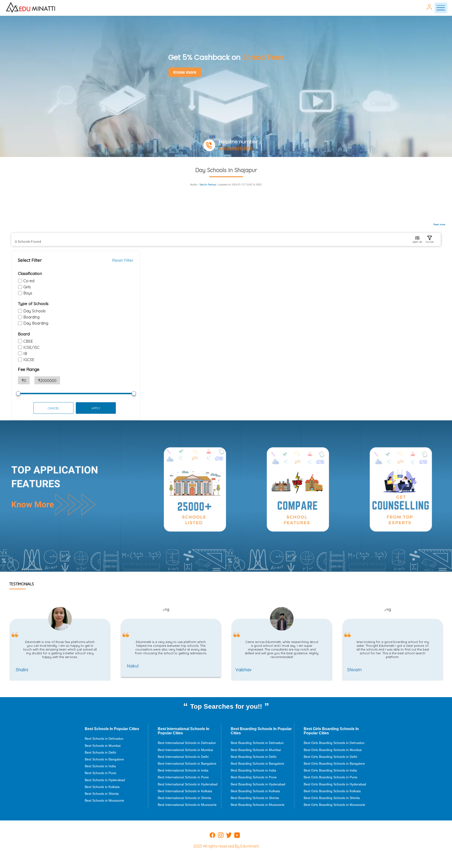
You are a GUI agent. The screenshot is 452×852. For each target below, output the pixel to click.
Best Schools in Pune (100, 773)
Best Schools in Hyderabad (105, 780)
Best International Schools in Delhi (183, 757)
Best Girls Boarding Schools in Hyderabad (335, 784)
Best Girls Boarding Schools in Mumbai (333, 750)
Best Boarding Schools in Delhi (253, 757)
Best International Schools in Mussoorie (187, 805)
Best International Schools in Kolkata (185, 791)
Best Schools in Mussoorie (104, 800)
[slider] (18, 393)
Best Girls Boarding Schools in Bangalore (334, 763)
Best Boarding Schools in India (253, 770)
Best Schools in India (100, 766)
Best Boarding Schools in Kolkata (255, 791)
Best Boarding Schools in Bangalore (257, 763)
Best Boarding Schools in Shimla (255, 798)
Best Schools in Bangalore (104, 759)
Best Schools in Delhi (100, 752)
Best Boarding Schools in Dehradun (257, 743)
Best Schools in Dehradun (104, 738)
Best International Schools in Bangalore (187, 763)
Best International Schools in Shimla (184, 798)
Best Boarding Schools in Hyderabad (258, 784)
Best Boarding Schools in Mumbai (256, 750)
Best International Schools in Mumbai (185, 750)
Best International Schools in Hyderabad (188, 784)
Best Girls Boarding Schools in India (330, 770)
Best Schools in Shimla (102, 794)
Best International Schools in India (183, 770)
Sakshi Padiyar (208, 184)
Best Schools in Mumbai (103, 746)
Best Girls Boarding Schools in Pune (330, 777)
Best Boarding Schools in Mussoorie (257, 805)
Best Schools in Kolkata (102, 787)
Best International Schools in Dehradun (187, 743)
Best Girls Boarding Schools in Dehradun (334, 743)
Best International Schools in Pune (183, 777)
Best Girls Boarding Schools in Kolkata (332, 791)
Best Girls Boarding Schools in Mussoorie (334, 805)
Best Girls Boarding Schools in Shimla (332, 798)
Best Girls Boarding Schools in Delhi (330, 757)
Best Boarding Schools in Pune (254, 777)
